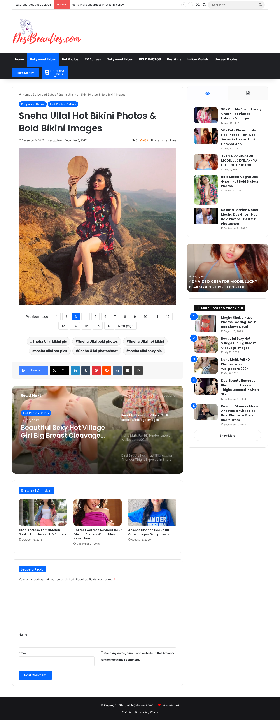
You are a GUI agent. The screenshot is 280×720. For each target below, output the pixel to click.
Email (23, 653)
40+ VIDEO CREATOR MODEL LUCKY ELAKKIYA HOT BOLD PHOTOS (239, 160)
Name (23, 634)
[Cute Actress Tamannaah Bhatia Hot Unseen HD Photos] (43, 512)
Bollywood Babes (43, 59)
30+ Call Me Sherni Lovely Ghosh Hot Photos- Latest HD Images (241, 114)
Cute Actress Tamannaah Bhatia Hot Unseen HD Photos (42, 532)
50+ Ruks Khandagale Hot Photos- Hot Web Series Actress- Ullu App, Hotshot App (241, 137)
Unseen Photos (226, 59)
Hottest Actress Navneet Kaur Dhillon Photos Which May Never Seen (98, 534)
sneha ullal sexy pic (145, 351)
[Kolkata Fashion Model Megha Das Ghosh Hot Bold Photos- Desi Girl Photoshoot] (206, 216)
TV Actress (93, 59)
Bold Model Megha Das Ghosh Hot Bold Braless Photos (240, 181)
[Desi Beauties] (46, 31)
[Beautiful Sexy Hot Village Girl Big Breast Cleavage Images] (206, 344)
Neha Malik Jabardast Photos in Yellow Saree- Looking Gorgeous (116, 4)
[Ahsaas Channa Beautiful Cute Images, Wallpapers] (152, 512)
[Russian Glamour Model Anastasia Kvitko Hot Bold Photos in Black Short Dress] (206, 412)
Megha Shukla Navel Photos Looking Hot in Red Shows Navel (238, 322)
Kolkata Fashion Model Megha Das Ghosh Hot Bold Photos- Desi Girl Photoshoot (239, 217)
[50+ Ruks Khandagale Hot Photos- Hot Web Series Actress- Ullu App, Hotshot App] (206, 136)
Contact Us (129, 712)
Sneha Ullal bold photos (98, 341)
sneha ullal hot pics (51, 351)
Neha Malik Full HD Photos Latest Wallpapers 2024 (235, 364)
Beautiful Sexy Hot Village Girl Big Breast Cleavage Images (238, 343)
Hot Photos (70, 59)
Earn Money (26, 72)
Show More (227, 435)
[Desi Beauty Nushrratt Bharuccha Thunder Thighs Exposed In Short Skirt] (206, 386)
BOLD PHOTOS (150, 59)
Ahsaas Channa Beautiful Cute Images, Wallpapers (148, 532)
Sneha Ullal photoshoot (98, 351)
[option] (97, 430)
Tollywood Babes (120, 59)
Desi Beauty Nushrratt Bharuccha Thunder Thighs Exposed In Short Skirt (240, 387)
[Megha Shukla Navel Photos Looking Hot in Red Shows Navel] (206, 323)
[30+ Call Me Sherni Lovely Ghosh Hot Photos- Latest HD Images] (206, 115)
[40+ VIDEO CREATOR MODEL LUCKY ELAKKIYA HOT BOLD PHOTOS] (206, 162)
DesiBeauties (170, 705)
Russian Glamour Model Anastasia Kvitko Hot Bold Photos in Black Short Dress (240, 413)
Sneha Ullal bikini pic (49, 341)
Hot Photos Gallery (63, 104)
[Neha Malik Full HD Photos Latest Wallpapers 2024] (206, 365)
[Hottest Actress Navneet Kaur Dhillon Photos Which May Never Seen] (98, 512)
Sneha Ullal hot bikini (146, 341)
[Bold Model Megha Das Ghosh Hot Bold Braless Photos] (206, 190)
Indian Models (198, 59)
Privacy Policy (149, 712)
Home (19, 59)
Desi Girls (174, 59)
